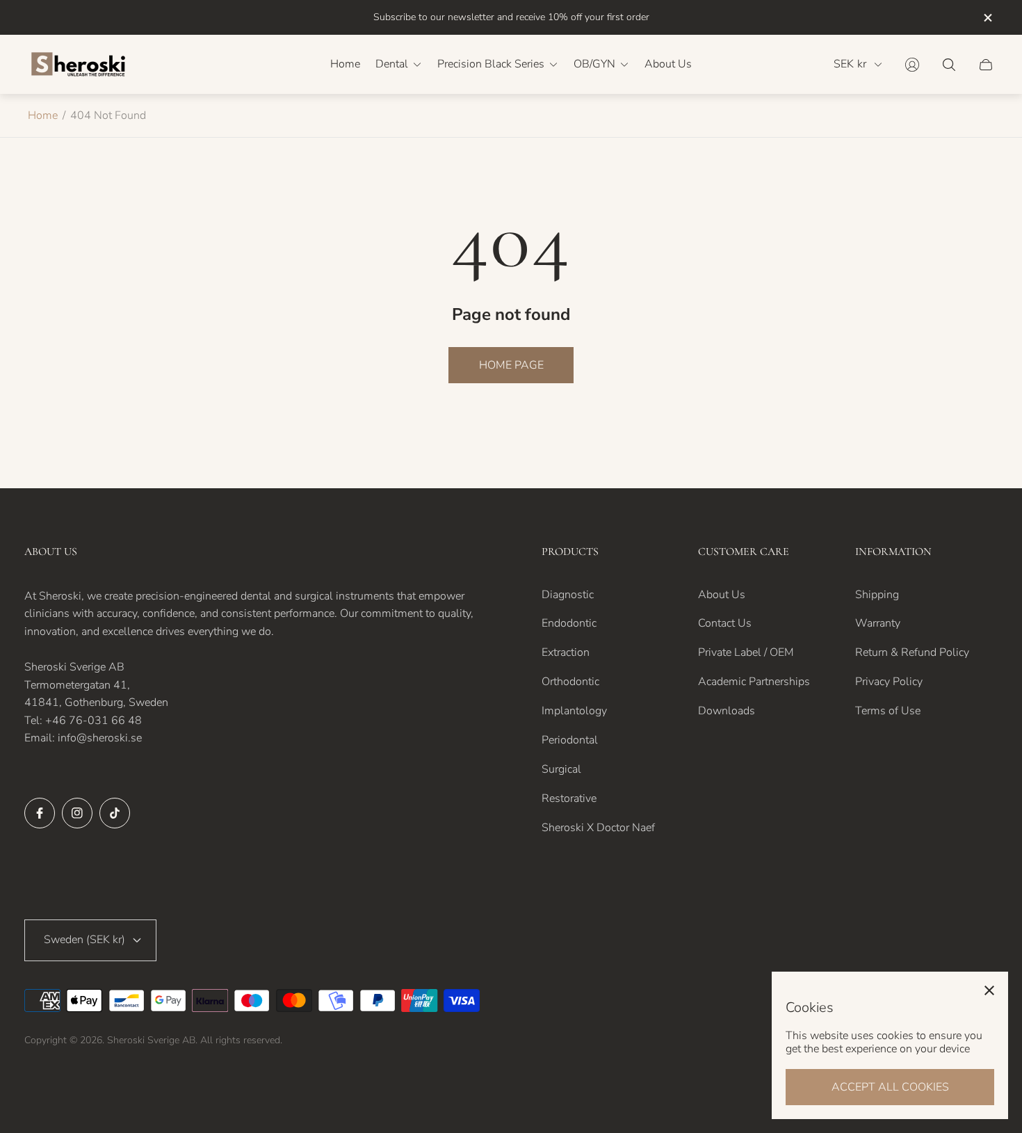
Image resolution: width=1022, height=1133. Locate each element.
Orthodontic (570, 681)
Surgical (561, 769)
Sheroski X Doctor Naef (598, 827)
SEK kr (850, 64)
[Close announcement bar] (987, 17)
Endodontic (569, 623)
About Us (721, 594)
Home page (511, 365)
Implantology (574, 710)
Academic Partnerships (754, 681)
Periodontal (570, 740)
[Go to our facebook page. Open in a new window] (39, 813)
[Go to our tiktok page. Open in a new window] (114, 813)
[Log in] (912, 64)
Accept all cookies (890, 1087)
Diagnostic (568, 594)
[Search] (949, 64)
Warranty (877, 623)
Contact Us (725, 623)
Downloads (726, 710)
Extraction (566, 652)
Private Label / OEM (746, 652)
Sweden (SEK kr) (84, 939)
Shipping (877, 594)
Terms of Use (887, 710)
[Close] (989, 990)
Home (43, 115)
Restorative (569, 798)
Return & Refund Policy (912, 652)
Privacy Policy (889, 681)
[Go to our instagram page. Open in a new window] (77, 813)
